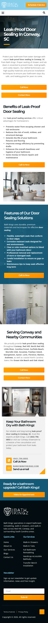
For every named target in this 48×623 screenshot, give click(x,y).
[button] (3, 13)
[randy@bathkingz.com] (9, 468)
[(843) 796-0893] (9, 460)
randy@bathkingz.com (26, 466)
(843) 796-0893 (20, 458)
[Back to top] (41, 611)
